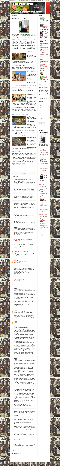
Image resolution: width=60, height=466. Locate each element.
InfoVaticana (41, 198)
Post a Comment (15, 450)
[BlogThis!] (23, 173)
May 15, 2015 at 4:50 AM (17, 273)
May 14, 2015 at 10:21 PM (17, 211)
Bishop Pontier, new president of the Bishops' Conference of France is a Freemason (44, 52)
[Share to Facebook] (24, 173)
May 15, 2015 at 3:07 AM (17, 234)
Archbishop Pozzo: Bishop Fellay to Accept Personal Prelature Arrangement (44, 59)
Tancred (42, 235)
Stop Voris (42, 234)
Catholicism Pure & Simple (43, 214)
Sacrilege (19, 174)
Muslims (17, 174)
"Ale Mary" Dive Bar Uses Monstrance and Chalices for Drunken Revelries (45, 25)
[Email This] (22, 173)
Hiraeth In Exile (42, 184)
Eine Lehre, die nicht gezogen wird (44, 168)
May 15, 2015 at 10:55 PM (17, 323)
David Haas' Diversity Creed (45, 77)
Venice (21, 174)
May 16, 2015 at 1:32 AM (17, 407)
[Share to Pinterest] (25, 173)
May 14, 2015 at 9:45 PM (17, 199)
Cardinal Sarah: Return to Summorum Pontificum (45, 40)
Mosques (15, 174)
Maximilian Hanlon (43, 233)
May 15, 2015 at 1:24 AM (17, 218)
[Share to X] (24, 173)
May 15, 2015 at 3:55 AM (17, 240)
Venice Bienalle (24, 174)
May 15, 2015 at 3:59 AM (17, 247)
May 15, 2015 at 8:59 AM (17, 280)
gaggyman (15, 260)
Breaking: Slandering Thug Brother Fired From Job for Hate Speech (45, 33)
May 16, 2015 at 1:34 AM (17, 439)
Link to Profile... (41, 105)
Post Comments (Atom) (18, 453)
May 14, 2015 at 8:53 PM (17, 192)
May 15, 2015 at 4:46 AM (17, 262)
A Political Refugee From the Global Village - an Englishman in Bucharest (43, 175)
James (15, 310)
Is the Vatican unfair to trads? (45, 72)
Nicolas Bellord (16, 250)
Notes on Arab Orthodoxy (43, 149)
